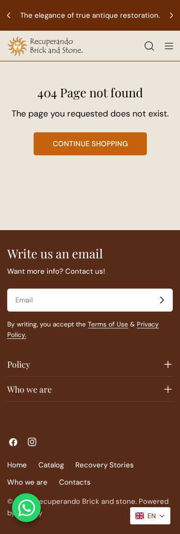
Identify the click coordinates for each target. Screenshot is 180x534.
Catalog (51, 465)
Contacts (75, 482)
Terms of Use (108, 324)
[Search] (149, 46)
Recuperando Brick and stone (85, 501)
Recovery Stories (104, 465)
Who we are (27, 482)
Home (17, 465)
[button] (150, 516)
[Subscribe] (162, 300)
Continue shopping (90, 144)
